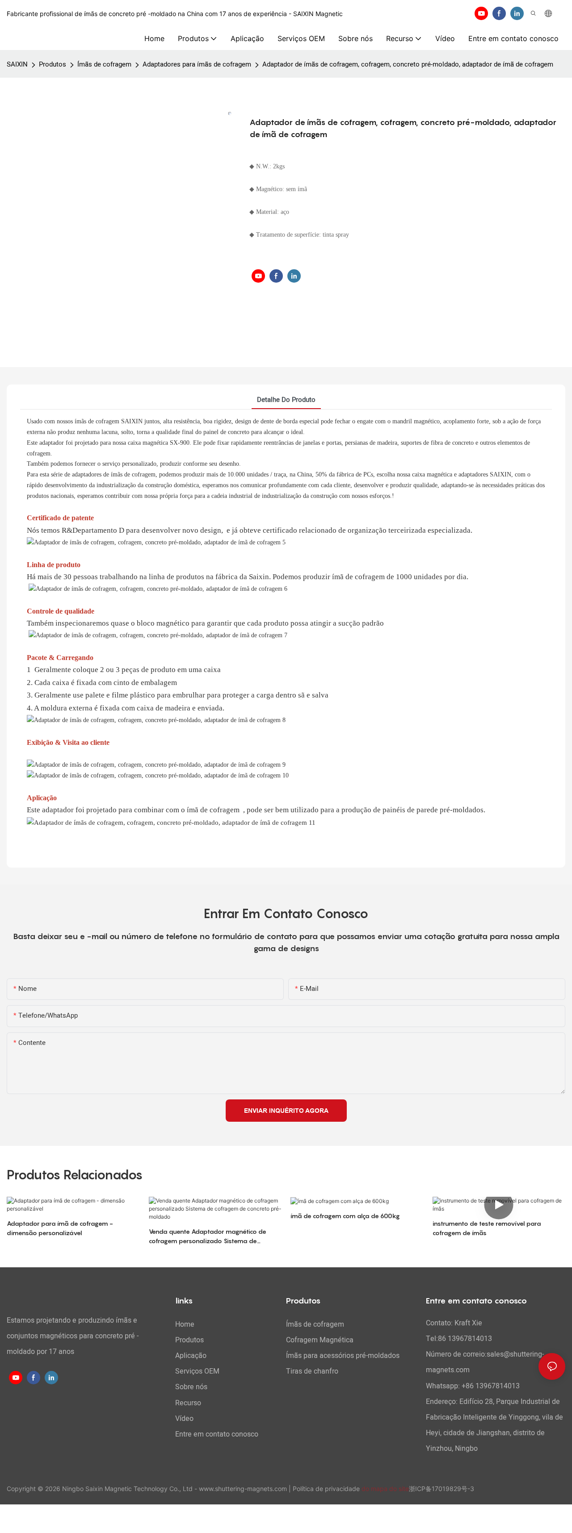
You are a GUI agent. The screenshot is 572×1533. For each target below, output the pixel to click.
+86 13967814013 (491, 1386)
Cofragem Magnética (319, 1340)
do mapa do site (385, 1488)
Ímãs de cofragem (104, 64)
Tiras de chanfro (312, 1371)
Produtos (52, 64)
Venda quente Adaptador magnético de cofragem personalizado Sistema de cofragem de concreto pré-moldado (207, 1236)
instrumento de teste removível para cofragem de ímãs (487, 1228)
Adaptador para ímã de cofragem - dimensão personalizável (60, 1228)
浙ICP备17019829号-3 (441, 1488)
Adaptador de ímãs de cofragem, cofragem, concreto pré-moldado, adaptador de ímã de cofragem (407, 64)
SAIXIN (17, 64)
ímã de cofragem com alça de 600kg (345, 1216)
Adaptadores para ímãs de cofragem (197, 64)
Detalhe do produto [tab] (286, 400)
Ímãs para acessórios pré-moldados (343, 1355)
